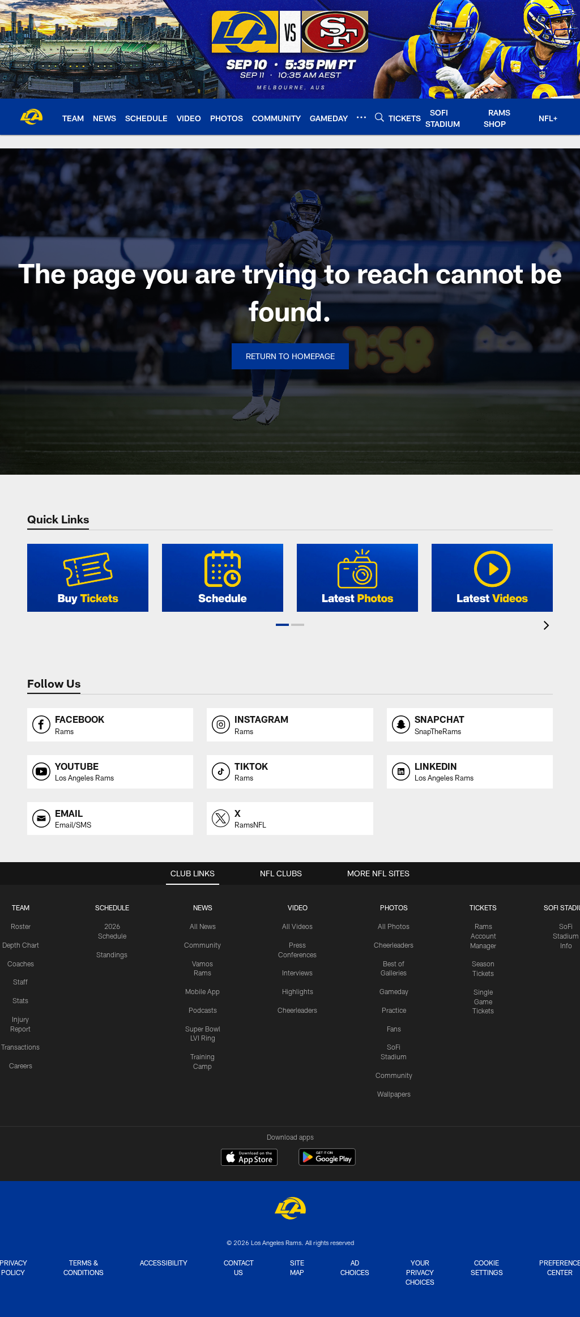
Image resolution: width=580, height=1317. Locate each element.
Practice (394, 1010)
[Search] (379, 117)
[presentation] (548, 627)
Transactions (20, 1047)
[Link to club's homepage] (31, 116)
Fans (394, 1029)
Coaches (20, 963)
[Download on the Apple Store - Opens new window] (249, 1158)
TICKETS (483, 907)
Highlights (297, 991)
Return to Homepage (290, 356)
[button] (282, 625)
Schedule (112, 907)
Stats (20, 1000)
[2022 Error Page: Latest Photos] (357, 578)
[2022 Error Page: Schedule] (222, 578)
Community (202, 945)
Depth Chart (20, 945)
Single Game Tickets (483, 1001)
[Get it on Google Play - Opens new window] (327, 1163)
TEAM (20, 907)
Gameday (393, 991)
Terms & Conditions (83, 1267)
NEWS (202, 907)
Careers (20, 1065)
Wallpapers (394, 1094)
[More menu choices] (361, 117)
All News (203, 926)
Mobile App (202, 991)
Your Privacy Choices (420, 1272)
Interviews (297, 973)
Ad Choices (354, 1267)
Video (298, 907)
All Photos (394, 926)
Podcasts (203, 1010)
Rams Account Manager (483, 935)
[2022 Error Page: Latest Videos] (492, 578)
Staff (20, 982)
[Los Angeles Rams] (290, 1209)
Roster (21, 926)
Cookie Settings (487, 1267)
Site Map (297, 1267)
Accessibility (163, 1263)
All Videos (297, 926)
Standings (111, 954)
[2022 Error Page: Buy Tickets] (87, 578)
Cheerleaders (297, 1010)
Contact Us (239, 1267)
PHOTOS (394, 907)
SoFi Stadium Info (566, 935)
